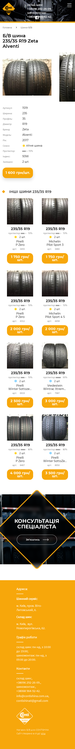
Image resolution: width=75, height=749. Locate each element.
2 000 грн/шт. (20, 330)
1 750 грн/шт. (20, 258)
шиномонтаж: (37, 12)
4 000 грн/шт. (20, 474)
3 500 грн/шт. (55, 474)
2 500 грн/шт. (20, 402)
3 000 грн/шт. (55, 402)
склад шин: (35, 4)
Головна (7, 27)
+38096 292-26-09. (39, 8)
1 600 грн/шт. (18, 173)
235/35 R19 (20, 229)
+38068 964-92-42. (28, 691)
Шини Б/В (26, 27)
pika (43, 733)
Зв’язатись (33, 539)
